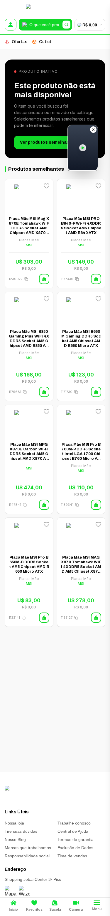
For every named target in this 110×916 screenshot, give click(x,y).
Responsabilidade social (27, 856)
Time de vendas (72, 856)
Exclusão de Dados (75, 847)
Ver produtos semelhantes (48, 142)
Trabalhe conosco (74, 823)
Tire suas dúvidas (21, 831)
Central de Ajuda (72, 831)
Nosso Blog (15, 839)
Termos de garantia (75, 839)
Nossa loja (14, 823)
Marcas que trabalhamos (28, 847)
